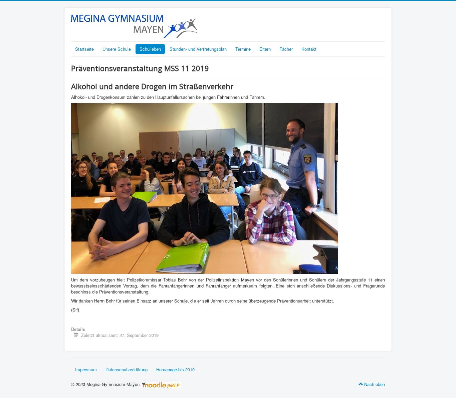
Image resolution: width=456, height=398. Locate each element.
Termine (243, 49)
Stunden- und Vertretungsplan (198, 49)
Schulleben (150, 49)
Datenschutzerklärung (126, 369)
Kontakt (308, 49)
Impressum (86, 369)
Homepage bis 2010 (175, 369)
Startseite (84, 49)
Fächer (286, 49)
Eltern (265, 49)
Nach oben (374, 384)
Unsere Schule (116, 49)
